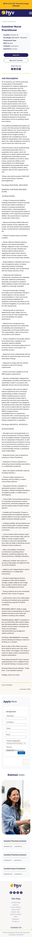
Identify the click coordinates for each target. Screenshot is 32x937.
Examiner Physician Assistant (15, 841)
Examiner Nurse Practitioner (14, 869)
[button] (16, 55)
